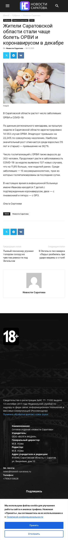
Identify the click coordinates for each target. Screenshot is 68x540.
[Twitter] (6, 55)
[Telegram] (13, 55)
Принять (34, 525)
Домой (6, 15)
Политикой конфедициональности (25, 516)
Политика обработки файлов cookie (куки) (25, 414)
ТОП (32, 20)
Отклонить (34, 533)
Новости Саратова (31, 15)
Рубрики (16, 15)
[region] (34, 519)
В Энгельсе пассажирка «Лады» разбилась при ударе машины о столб (52, 254)
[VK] (21, 55)
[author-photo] (34, 288)
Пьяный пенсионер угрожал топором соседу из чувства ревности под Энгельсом (18, 256)
